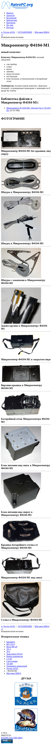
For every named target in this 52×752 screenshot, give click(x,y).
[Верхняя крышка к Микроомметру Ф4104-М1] (21, 382)
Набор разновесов (14, 656)
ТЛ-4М (9, 664)
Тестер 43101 (12, 668)
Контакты (10, 23)
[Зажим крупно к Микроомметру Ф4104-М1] (21, 322)
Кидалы (10, 27)
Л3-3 (8, 649)
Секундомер (12, 661)
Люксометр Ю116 (14, 654)
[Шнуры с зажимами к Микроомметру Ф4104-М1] (21, 277)
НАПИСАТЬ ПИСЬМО (12, 738)
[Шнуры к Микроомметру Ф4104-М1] (21, 189)
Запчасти (10, 15)
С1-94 (9, 659)
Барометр (10, 642)
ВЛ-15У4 (10, 644)
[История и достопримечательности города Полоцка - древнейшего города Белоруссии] (26, 705)
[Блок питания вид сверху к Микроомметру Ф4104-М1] (21, 509)
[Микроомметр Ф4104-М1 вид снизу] (21, 574)
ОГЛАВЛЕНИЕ (25, 32)
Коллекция (11, 18)
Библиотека (11, 20)
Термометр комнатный (16, 666)
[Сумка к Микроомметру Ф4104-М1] (21, 616)
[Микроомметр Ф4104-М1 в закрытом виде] (21, 356)
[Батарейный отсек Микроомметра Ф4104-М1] (21, 415)
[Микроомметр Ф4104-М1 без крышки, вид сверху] (21, 148)
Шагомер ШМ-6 (13, 673)
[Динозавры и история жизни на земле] (26, 730)
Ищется (9, 13)
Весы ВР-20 (11, 647)
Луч (8, 651)
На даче (9, 25)
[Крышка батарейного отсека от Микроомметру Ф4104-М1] (21, 541)
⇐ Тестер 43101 (8, 32)
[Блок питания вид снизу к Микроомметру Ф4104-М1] (21, 462)
